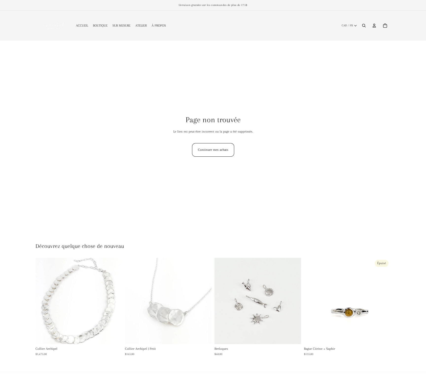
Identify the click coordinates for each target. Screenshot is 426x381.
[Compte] (374, 25)
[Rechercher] (363, 25)
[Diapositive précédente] (221, 300)
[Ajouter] (114, 336)
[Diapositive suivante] (293, 300)
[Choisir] (293, 336)
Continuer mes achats (213, 150)
